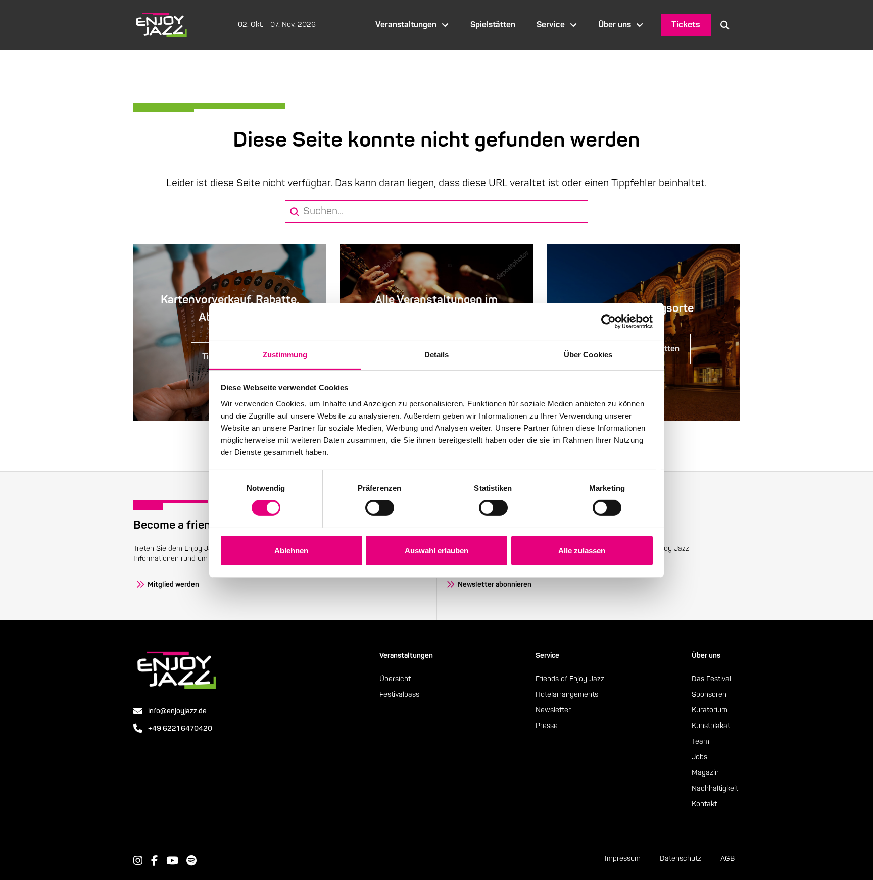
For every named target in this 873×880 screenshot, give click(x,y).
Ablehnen (291, 550)
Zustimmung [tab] (285, 354)
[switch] (379, 508)
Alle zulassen (581, 550)
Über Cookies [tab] (588, 354)
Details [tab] (436, 354)
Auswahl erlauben (436, 550)
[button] (725, 24)
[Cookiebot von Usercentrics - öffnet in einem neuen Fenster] (608, 321)
